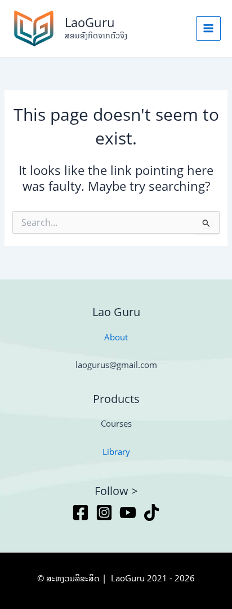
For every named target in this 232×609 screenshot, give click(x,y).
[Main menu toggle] (208, 28)
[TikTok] (151, 512)
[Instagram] (104, 512)
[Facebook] (80, 512)
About (116, 337)
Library (116, 451)
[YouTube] (127, 512)
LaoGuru (90, 22)
